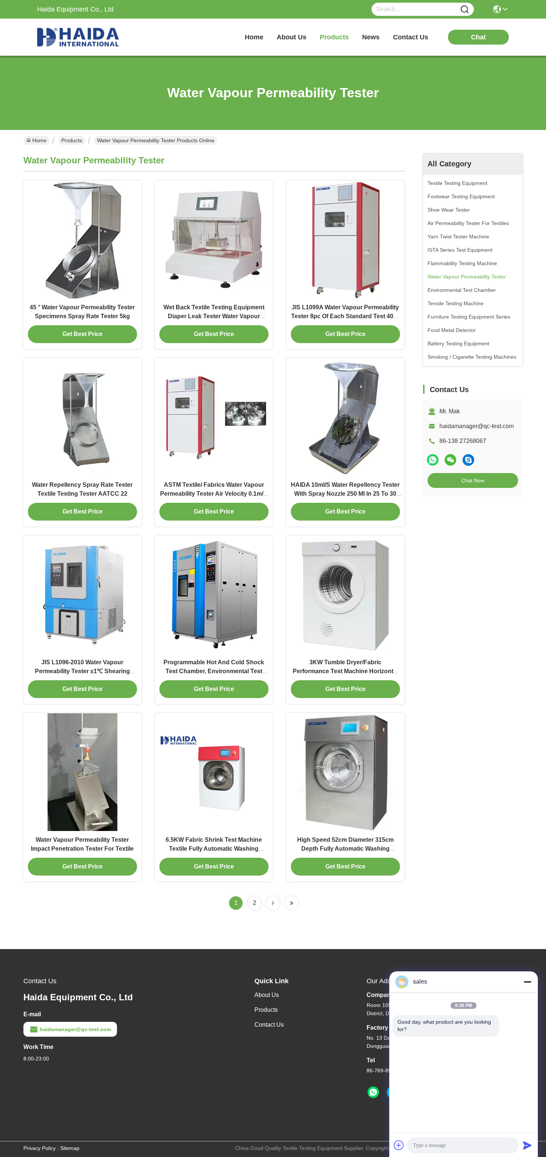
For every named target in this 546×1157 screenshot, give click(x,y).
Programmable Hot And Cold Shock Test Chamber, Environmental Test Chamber (213, 671)
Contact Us (269, 1024)
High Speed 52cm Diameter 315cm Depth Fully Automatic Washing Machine (345, 849)
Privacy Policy (39, 1148)
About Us (266, 995)
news (371, 37)
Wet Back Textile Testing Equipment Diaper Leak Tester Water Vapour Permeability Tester (213, 316)
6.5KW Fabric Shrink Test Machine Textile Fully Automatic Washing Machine (214, 849)
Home (254, 37)
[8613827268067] (373, 1092)
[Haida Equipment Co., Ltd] (78, 37)
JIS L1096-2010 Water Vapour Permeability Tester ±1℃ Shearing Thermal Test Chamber (82, 671)
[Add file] (399, 1145)
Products (71, 140)
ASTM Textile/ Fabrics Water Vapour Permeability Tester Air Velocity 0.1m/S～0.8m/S (213, 494)
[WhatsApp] (432, 460)
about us (291, 37)
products (334, 37)
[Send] (527, 1145)
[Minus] (527, 981)
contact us (410, 37)
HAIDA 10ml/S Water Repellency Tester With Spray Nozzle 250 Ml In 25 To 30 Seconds (345, 494)
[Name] (464, 9)
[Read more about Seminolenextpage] (273, 903)
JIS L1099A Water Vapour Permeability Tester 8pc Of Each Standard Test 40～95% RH (345, 316)
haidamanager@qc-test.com (476, 426)
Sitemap (69, 1148)
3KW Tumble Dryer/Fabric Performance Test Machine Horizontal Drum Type (345, 671)
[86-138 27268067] (468, 460)
